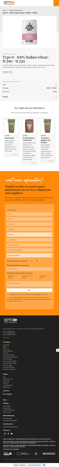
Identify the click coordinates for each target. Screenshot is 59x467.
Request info (7, 72)
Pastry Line (6, 349)
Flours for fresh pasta (9, 355)
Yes (32, 261)
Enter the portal (7, 418)
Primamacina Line (8, 379)
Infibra (5, 347)
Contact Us (6, 337)
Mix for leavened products (10, 357)
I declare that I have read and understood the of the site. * (29, 294)
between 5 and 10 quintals (27, 276)
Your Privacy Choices (34, 465)
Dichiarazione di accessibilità (11, 449)
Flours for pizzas (7, 365)
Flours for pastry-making (9, 361)
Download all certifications (10, 427)
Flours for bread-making (9, 363)
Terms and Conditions (9, 410)
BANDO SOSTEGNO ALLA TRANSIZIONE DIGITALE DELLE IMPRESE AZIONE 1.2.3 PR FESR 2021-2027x (27, 439)
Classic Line (6, 381)
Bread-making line (16, 10)
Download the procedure (10, 420)
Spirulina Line (6, 387)
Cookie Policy (7, 408)
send (29, 290)
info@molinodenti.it (11, 334)
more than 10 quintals (42, 276)
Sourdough (6, 345)
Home (4, 10)
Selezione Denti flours (9, 369)
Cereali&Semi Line (8, 385)
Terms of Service (37, 459)
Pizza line (5, 353)
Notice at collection (20, 465)
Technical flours (7, 359)
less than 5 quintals (11, 276)
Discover (15, 154)
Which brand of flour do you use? (18, 265)
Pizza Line (6, 383)
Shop (5, 400)
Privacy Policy (38, 294)
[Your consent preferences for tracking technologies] (57, 350)
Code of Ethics (7, 412)
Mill (4, 377)
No (37, 261)
